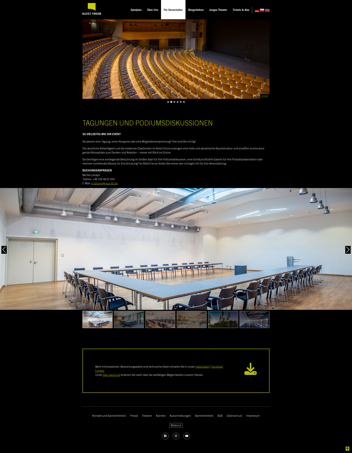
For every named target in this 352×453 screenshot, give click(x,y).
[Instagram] (176, 436)
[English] (267, 10)
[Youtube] (186, 436)
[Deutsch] (257, 10)
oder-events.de (111, 374)
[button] (168, 102)
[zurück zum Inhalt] (347, 449)
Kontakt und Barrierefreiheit (109, 415)
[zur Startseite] (91, 9)
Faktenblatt (202, 366)
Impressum (253, 415)
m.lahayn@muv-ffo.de (104, 183)
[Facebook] (165, 436)
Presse (134, 415)
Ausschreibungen (180, 415)
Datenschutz (234, 415)
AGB (220, 415)
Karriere (161, 415)
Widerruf (176, 425)
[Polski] (262, 10)
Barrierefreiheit (204, 415)
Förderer (147, 415)
